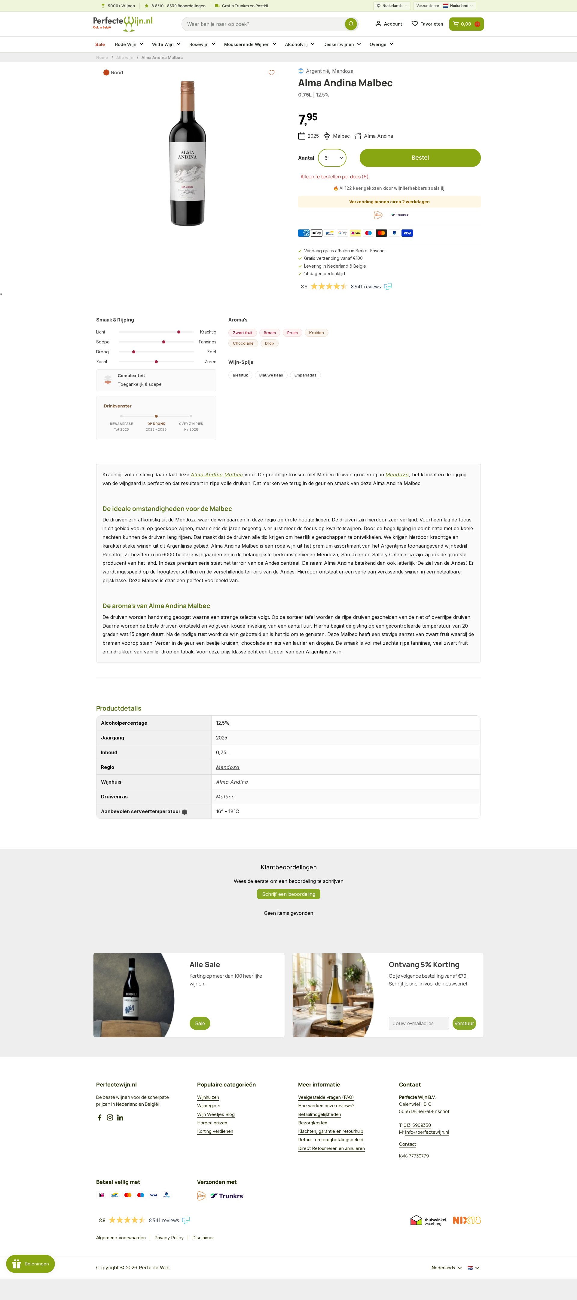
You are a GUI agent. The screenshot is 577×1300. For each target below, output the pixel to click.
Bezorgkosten (312, 1123)
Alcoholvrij (296, 44)
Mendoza (342, 71)
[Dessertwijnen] (360, 44)
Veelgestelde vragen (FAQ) (326, 1097)
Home (102, 57)
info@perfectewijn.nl (427, 1132)
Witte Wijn (163, 44)
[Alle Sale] (189, 995)
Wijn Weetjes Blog (216, 1114)
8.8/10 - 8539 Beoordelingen (178, 5)
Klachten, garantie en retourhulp (330, 1131)
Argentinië (317, 71)
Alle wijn (124, 57)
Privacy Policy (169, 1237)
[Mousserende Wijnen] (275, 44)
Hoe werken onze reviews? (326, 1105)
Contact (407, 1144)
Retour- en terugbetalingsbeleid (330, 1139)
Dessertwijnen (338, 44)
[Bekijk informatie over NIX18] (467, 1220)
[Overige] (392, 44)
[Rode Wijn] (142, 44)
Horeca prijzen (212, 1123)
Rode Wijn (125, 44)
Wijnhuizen (208, 1097)
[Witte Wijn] (179, 44)
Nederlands (393, 5)
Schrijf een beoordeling (288, 894)
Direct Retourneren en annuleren (331, 1148)
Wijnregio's (208, 1105)
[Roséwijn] (214, 44)
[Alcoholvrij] (313, 44)
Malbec (341, 136)
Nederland (442, 5)
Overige (378, 44)
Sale (100, 44)
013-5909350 (417, 1125)
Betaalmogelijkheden (319, 1114)
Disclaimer (203, 1237)
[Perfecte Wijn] (122, 24)
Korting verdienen (215, 1131)
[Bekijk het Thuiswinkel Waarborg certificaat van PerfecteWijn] (428, 1220)
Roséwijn (199, 44)
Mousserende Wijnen (247, 44)
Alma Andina (378, 136)
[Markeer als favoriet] (271, 73)
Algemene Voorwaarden (121, 1237)
